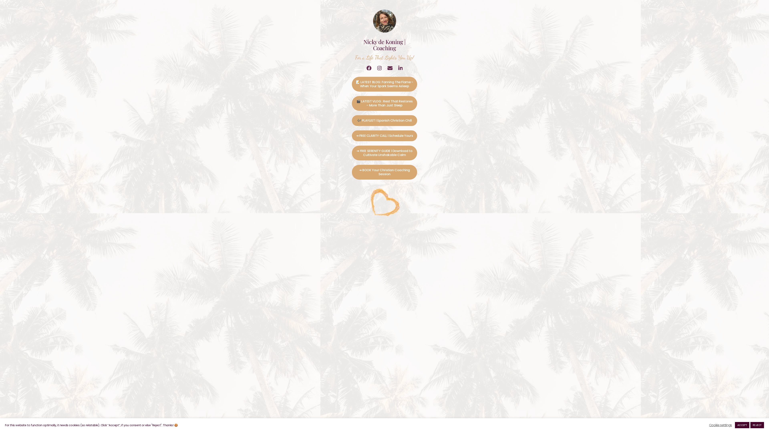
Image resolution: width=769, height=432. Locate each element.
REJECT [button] (757, 425)
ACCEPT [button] (742, 425)
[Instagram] (379, 68)
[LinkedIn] (400, 68)
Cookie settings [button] (720, 425)
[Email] (390, 68)
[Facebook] (368, 68)
